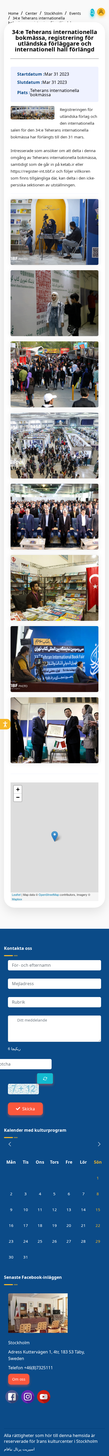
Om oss (18, 1379)
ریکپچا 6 (14, 1048)
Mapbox (17, 899)
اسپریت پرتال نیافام (19, 1449)
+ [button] (18, 789)
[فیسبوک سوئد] (12, 1396)
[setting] (5, 724)
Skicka (28, 1109)
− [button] (18, 797)
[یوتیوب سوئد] (43, 1396)
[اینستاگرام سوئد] (27, 1396)
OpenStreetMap (49, 894)
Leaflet (16, 894)
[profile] (101, 12)
